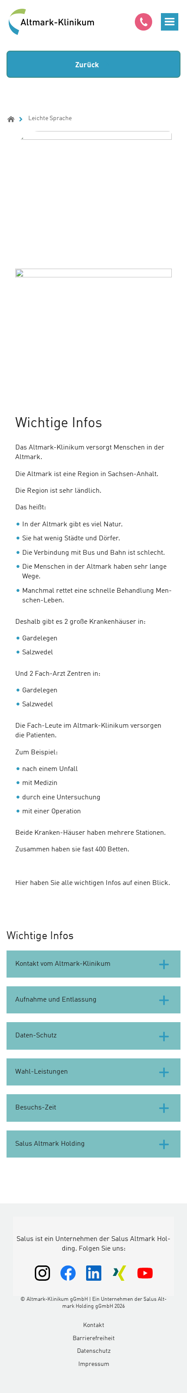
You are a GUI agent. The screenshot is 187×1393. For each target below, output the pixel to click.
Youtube (145, 1273)
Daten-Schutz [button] (36, 1035)
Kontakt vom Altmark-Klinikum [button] (62, 964)
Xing (119, 1273)
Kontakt (93, 1325)
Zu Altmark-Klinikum (52, 22)
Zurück (87, 65)
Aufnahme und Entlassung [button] (56, 999)
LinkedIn (93, 1273)
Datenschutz (93, 1351)
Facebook (68, 1273)
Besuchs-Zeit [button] (35, 1107)
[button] (169, 22)
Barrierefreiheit (94, 1338)
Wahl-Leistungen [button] (41, 1071)
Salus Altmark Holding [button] (50, 1144)
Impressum (93, 1364)
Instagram (42, 1273)
